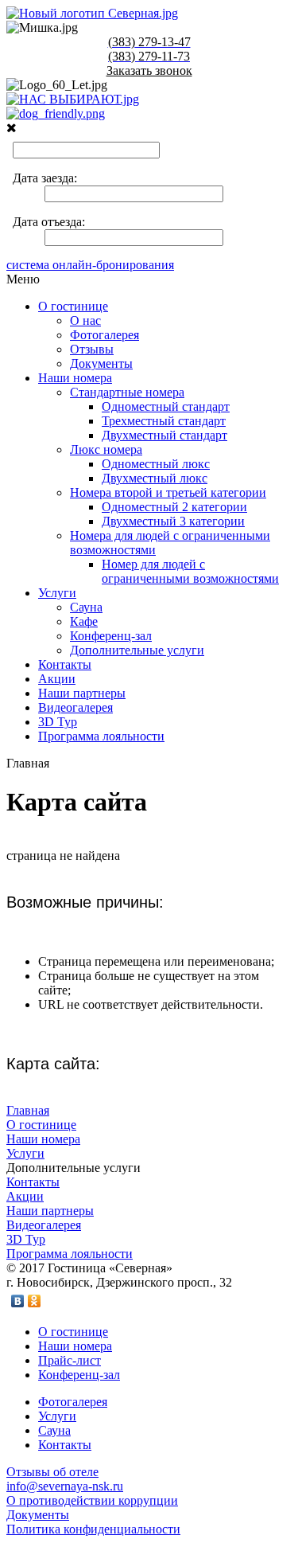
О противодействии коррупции (92, 1500)
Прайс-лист (69, 1360)
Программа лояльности (101, 736)
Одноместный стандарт (166, 406)
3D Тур (57, 722)
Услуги (57, 593)
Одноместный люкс (156, 464)
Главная (27, 1110)
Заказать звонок (149, 70)
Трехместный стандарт (164, 421)
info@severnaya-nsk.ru (64, 1486)
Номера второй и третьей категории (168, 492)
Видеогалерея (75, 707)
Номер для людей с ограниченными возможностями (190, 571)
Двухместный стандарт (164, 435)
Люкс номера (106, 449)
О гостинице (73, 306)
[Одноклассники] (34, 1301)
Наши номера (75, 378)
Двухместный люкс (154, 478)
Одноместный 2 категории (174, 507)
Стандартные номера (127, 392)
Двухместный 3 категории (173, 521)
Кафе (84, 621)
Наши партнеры (82, 693)
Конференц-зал (111, 636)
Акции (56, 679)
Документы (101, 363)
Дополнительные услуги (137, 650)
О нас (85, 320)
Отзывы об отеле (52, 1472)
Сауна (86, 607)
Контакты (64, 664)
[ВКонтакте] (18, 1301)
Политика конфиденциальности (93, 1529)
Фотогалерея (104, 335)
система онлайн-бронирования (90, 264)
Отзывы (92, 349)
